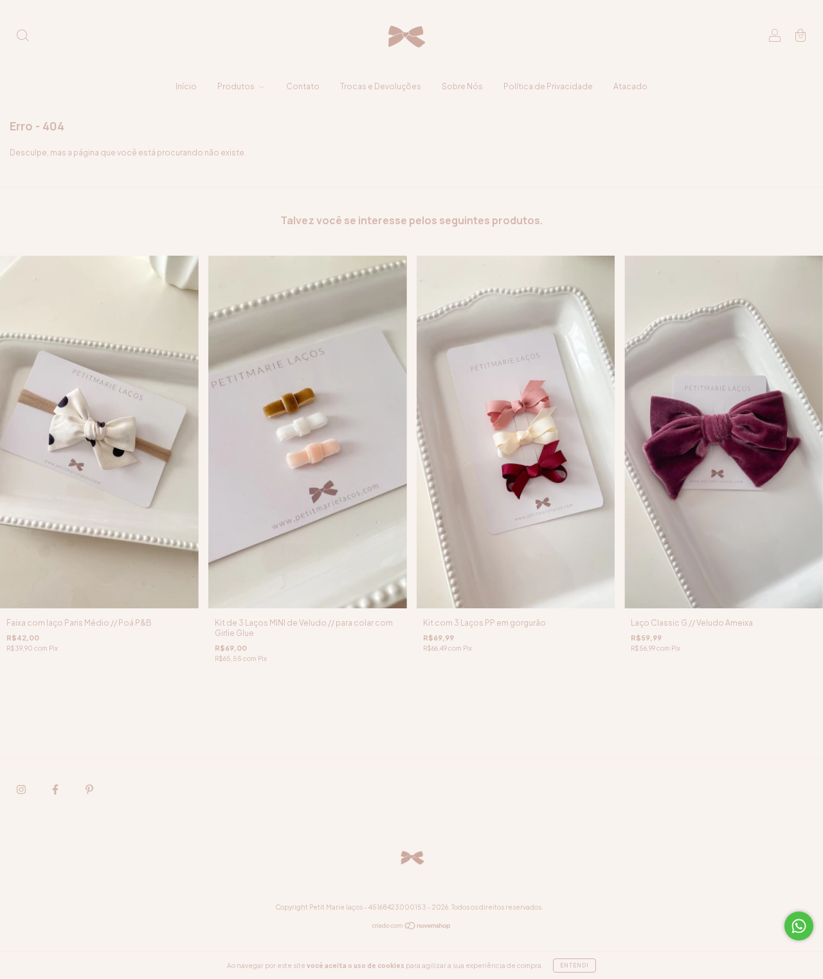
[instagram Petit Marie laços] (22, 789)
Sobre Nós (462, 86)
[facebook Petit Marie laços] (56, 789)
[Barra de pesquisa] (22, 37)
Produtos (236, 86)
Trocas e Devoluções (380, 86)
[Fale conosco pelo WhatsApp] (798, 926)
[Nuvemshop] (412, 927)
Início (186, 86)
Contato (303, 86)
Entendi (574, 965)
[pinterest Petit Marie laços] (89, 789)
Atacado (630, 86)
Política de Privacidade (548, 86)
